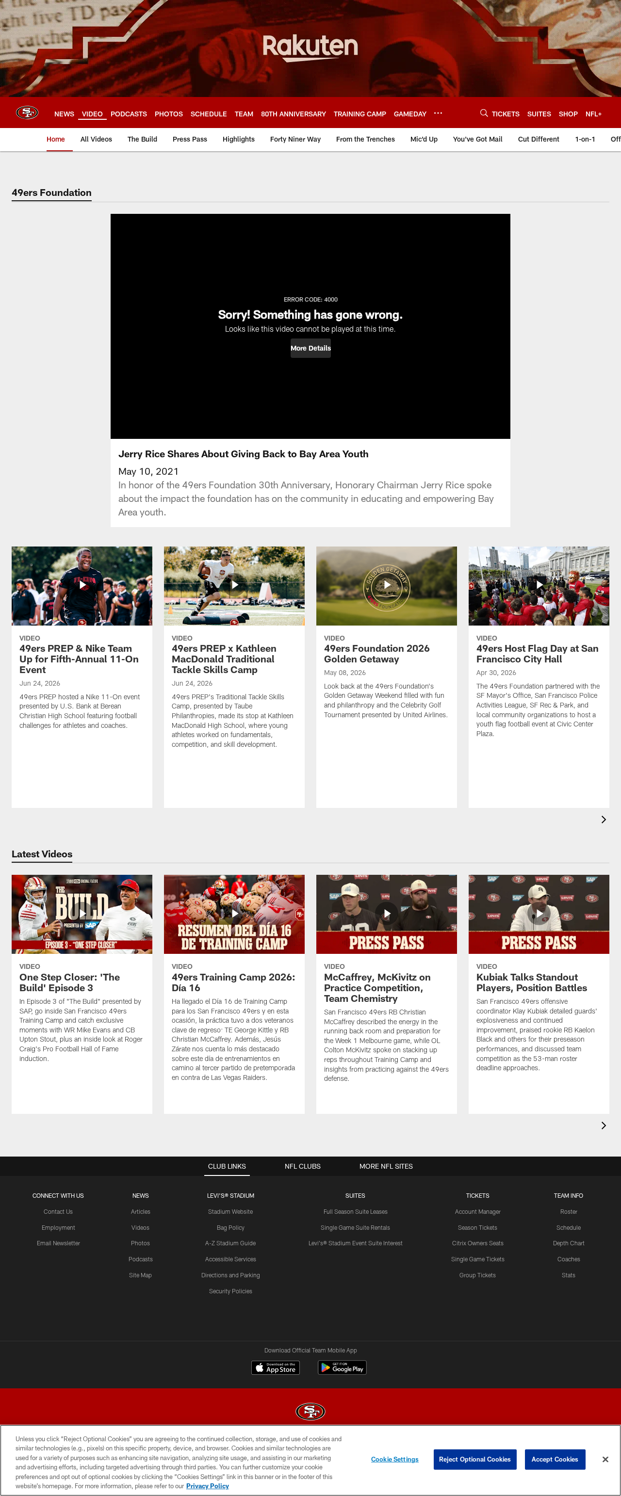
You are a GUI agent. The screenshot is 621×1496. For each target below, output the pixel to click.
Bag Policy (231, 1227)
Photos (140, 1242)
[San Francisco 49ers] (310, 1413)
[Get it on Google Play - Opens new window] (342, 1372)
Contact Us (58, 1211)
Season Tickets (477, 1227)
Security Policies (230, 1290)
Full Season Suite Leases (356, 1211)
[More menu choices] (438, 113)
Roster (568, 1211)
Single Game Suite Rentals (355, 1227)
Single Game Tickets (478, 1258)
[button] (311, 348)
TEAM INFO (568, 1195)
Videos (140, 1227)
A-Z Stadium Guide (230, 1242)
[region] (310, 1460)
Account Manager (478, 1211)
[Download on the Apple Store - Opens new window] (275, 1369)
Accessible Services (230, 1258)
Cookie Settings (395, 1459)
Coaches (568, 1258)
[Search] (484, 112)
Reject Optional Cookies (475, 1459)
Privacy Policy (207, 1486)
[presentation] (605, 821)
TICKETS (478, 1195)
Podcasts (141, 1258)
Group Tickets (477, 1274)
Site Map (140, 1274)
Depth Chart (569, 1242)
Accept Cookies (555, 1459)
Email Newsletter (58, 1242)
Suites (355, 1195)
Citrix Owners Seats (478, 1242)
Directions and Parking (230, 1274)
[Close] (605, 1459)
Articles (140, 1211)
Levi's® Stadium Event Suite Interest (356, 1242)
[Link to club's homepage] (27, 112)
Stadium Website (230, 1211)
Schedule (568, 1227)
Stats (568, 1274)
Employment (58, 1227)
